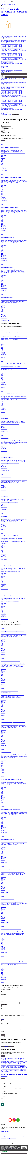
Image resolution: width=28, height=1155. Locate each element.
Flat (23, 40)
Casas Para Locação (5, 51)
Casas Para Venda (5, 42)
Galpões (3, 67)
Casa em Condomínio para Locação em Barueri (16, 1067)
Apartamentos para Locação (7, 62)
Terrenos (3, 64)
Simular (2, 1019)
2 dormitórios (9, 63)
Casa (16, 40)
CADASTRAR (4, 1004)
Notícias (9, 71)
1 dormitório (3, 63)
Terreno (24, 36)
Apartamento (12, 36)
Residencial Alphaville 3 (6, 45)
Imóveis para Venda (5, 1136)
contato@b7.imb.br (5, 1131)
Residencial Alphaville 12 (7, 50)
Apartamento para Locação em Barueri (14, 1059)
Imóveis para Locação (16, 1136)
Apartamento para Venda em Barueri (9, 1061)
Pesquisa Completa (13, 4)
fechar (2, 76)
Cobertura (11, 41)
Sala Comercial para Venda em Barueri (10, 1069)
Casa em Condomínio (5, 37)
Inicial (2, 4)
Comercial (19, 40)
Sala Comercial (18, 36)
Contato (2, 72)
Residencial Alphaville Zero (19, 50)
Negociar (3, 1035)
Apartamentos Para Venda (7, 61)
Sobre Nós (6, 4)
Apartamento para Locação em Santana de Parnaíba (13, 1069)
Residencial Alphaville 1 (6, 44)
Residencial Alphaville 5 (6, 46)
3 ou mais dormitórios (17, 63)
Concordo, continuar (24, 1148)
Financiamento (4, 71)
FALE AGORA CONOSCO (7, 1046)
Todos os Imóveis (5, 36)
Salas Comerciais (5, 66)
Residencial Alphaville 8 (6, 48)
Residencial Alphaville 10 (7, 49)
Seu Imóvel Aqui (9, 70)
